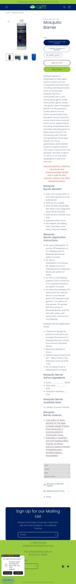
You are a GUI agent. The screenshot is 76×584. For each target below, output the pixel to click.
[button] (6, 7)
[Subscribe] (55, 534)
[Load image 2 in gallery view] (17, 57)
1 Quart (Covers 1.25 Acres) (56, 42)
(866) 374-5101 (39, 542)
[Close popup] (23, 557)
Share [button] (48, 497)
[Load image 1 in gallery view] (9, 57)
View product (7, 573)
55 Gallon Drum (53, 55)
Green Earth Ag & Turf (34, 582)
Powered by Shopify (47, 582)
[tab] (57, 465)
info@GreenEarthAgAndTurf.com (38, 545)
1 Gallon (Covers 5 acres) (57, 49)
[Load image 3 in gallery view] (25, 57)
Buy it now (57, 69)
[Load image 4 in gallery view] (33, 57)
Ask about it (18, 573)
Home (8, 13)
